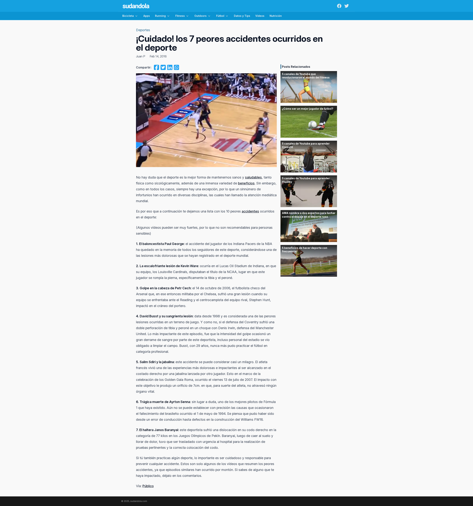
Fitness (180, 15)
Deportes (143, 30)
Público (148, 486)
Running (160, 15)
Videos (259, 15)
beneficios (246, 183)
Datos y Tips (242, 15)
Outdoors (200, 15)
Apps (146, 15)
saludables (253, 177)
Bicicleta (128, 15)
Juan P (140, 56)
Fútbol (220, 15)
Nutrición (276, 15)
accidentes (250, 211)
